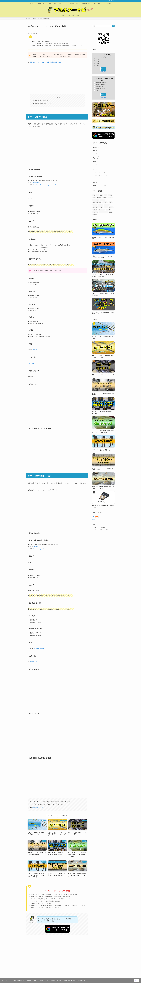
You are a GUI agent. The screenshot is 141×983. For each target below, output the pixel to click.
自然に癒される (99, 86)
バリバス (95, 209)
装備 (95, 161)
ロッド (95, 150)
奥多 (30, 363)
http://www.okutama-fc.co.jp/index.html (44, 185)
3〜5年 (97, 63)
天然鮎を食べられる (100, 89)
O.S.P (101, 195)
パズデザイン (101, 209)
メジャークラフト (103, 212)
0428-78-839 (36, 183)
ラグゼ (110, 212)
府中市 (31, 662)
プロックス (95, 212)
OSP (106, 195)
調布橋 (35, 350)
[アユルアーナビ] (70, 10)
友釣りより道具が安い (101, 84)
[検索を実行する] (113, 26)
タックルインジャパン (98, 207)
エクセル (105, 197)
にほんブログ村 (96, 519)
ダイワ (105, 207)
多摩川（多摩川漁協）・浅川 (43, 103)
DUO (94, 195)
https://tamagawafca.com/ (40, 549)
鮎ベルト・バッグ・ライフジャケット (103, 175)
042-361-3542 (37, 547)
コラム (95, 182)
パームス (108, 209)
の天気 (35, 662)
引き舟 (96, 164)
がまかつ (99, 197)
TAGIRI (110, 195)
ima (97, 195)
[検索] (114, 1)
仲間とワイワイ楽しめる (101, 91)
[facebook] (108, 1)
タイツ (96, 169)
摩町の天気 (35, 363)
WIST (94, 197)
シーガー (101, 205)
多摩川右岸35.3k (39, 648)
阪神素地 (95, 214)
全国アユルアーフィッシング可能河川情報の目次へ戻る (45, 62)
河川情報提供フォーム (38, 807)
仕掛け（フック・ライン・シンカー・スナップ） (103, 157)
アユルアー (96, 147)
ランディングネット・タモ (100, 167)
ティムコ (111, 207)
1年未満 (98, 59)
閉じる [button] (136, 980)
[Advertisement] (57, 78)
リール (95, 153)
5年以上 (98, 65)
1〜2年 (97, 61)
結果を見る (103, 72)
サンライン (104, 202)
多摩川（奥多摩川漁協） (42, 100)
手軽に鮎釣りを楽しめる (101, 82)
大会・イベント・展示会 (100, 185)
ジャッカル (106, 205)
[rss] (112, 1)
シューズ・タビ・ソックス (100, 172)
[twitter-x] (110, 1)
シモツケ (95, 205)
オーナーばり (96, 200)
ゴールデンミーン (97, 202)
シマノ (110, 202)
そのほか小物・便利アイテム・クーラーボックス (104, 178)
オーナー (111, 197)
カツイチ (102, 200)
